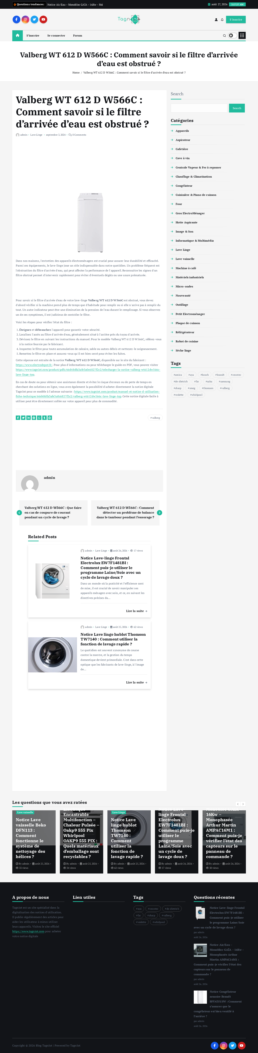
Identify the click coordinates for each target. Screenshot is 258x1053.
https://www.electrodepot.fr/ (34, 365)
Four (179, 204)
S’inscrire (33, 35)
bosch (205, 374)
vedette (179, 394)
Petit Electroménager (190, 314)
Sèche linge (183, 350)
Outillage (182, 305)
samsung (225, 381)
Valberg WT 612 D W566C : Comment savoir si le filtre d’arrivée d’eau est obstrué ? (134, 72)
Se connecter (56, 35)
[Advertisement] (89, 166)
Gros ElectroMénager (190, 213)
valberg (156, 417)
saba (209, 381)
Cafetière (182, 149)
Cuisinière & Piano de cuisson (196, 195)
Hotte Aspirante (186, 222)
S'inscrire (236, 19)
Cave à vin (183, 158)
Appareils (182, 131)
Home (76, 72)
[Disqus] (89, 737)
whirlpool (197, 394)
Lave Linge (36, 134)
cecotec (237, 374)
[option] (34, 841)
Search (177, 94)
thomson (208, 388)
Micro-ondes (184, 286)
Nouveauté (183, 295)
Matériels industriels (190, 277)
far (197, 381)
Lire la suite (135, 611)
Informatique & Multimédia (195, 241)
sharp (178, 388)
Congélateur (184, 186)
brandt (220, 374)
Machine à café (186, 268)
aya (192, 374)
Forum (77, 35)
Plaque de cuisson (188, 323)
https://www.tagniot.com (28, 931)
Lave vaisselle (185, 259)
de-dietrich (181, 381)
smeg (192, 388)
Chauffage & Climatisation (194, 176)
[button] (238, 804)
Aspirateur (183, 140)
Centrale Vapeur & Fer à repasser (198, 167)
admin (23, 134)
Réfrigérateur (185, 332)
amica (178, 374)
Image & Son (184, 231)
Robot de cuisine (187, 341)
